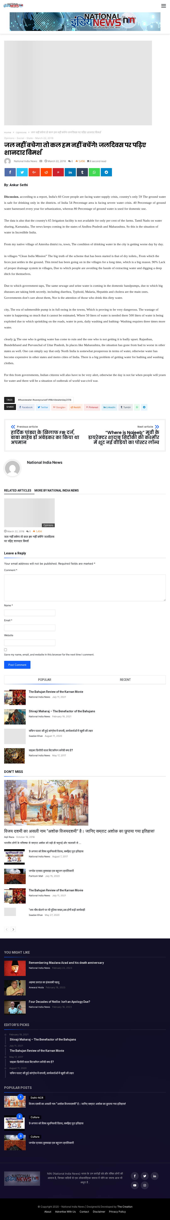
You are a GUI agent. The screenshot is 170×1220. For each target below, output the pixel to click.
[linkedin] (70, 172)
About (47, 1211)
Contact (84, 1211)
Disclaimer (99, 1211)
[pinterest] (58, 172)
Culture (35, 1117)
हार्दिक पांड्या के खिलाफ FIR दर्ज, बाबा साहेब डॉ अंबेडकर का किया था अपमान (45, 435)
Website (8, 635)
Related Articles (17, 490)
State (30, 138)
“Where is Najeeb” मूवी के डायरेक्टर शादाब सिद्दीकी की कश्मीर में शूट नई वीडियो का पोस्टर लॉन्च (123, 435)
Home (7, 132)
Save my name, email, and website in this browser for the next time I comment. (49, 654)
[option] (29, 521)
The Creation (124, 1206)
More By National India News (56, 490)
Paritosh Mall (36, 876)
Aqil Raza (9, 837)
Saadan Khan (36, 735)
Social (20, 138)
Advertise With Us (65, 1211)
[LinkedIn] (155, 1176)
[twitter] (22, 172)
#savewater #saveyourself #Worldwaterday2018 (45, 399)
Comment (10, 570)
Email (8, 620)
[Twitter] (145, 1176)
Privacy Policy (117, 1211)
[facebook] (10, 172)
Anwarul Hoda (36, 987)
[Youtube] (135, 1185)
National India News (25, 161)
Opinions (21, 132)
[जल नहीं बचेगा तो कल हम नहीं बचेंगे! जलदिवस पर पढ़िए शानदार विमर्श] (29, 512)
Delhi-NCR (37, 1097)
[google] (34, 172)
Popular (44, 679)
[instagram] (145, 1185)
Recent (125, 679)
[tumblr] (82, 172)
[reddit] (46, 172)
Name (8, 605)
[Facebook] (135, 1176)
